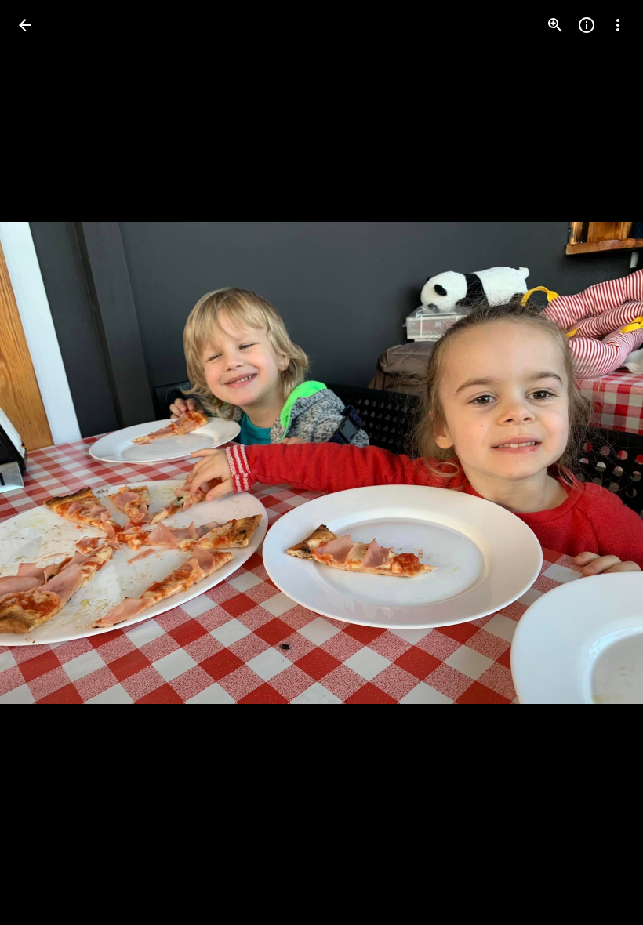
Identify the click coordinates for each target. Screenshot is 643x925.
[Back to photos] (25, 25)
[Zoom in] (555, 25)
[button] (44, 462)
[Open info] (586, 25)
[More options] (618, 25)
